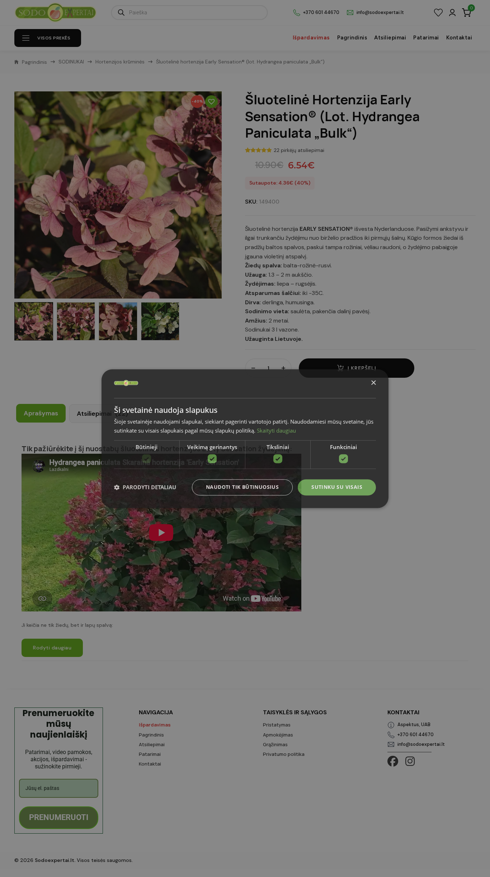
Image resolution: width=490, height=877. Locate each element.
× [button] (373, 383)
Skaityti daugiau (276, 430)
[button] (145, 487)
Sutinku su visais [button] (336, 486)
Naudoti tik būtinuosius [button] (242, 486)
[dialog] (245, 438)
